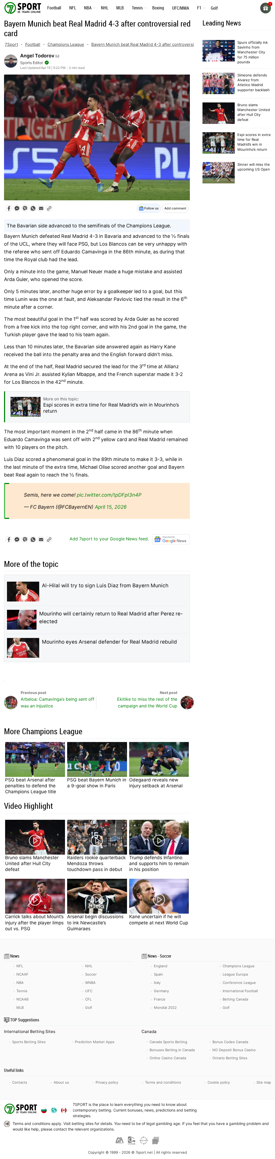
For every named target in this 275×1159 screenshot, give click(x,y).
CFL (88, 999)
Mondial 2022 (165, 1007)
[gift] (265, 8)
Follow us (150, 208)
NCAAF (22, 974)
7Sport (11, 44)
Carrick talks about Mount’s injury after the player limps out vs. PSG (34, 922)
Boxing (158, 8)
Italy (157, 982)
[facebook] (220, 1110)
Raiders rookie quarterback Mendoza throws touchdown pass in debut (96, 863)
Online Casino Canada (168, 1058)
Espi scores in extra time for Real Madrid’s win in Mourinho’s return (253, 142)
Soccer (91, 974)
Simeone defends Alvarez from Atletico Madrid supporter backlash (253, 82)
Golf (214, 8)
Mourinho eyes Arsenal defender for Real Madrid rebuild (109, 642)
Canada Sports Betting (168, 1042)
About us (61, 1082)
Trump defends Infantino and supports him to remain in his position (159, 863)
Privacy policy (107, 1082)
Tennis (137, 8)
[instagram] (247, 1110)
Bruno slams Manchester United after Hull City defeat (32, 863)
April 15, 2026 (110, 507)
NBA (88, 8)
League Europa (235, 974)
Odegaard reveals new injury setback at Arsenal (156, 782)
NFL (72, 8)
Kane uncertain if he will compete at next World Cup (158, 919)
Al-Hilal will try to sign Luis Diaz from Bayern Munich (105, 585)
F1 (199, 8)
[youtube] (234, 1110)
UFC (88, 991)
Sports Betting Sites (29, 1042)
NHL (104, 8)
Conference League (239, 982)
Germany (161, 991)
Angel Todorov (37, 55)
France (159, 999)
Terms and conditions (163, 1082)
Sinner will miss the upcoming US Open (253, 166)
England (160, 966)
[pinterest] (261, 1110)
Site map (263, 1082)
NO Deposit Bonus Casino (234, 1050)
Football (54, 8)
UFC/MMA (180, 8)
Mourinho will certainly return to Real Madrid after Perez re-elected (111, 618)
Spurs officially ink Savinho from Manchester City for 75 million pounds (252, 52)
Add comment (175, 208)
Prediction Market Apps (94, 1042)
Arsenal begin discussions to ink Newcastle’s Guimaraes (95, 922)
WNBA (90, 982)
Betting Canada (235, 999)
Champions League (66, 44)
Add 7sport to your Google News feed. (110, 538)
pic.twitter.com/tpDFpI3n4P (109, 495)
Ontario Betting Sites (229, 1058)
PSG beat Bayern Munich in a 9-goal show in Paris (96, 782)
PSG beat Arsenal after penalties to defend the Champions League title (30, 785)
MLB (120, 8)
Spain (158, 974)
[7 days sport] (21, 1110)
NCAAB (22, 999)
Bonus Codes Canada (230, 1042)
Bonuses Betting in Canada (172, 1050)
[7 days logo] (23, 8)
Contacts (19, 1082)
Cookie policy (219, 1082)
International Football (240, 991)
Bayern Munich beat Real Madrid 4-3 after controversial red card (152, 44)
